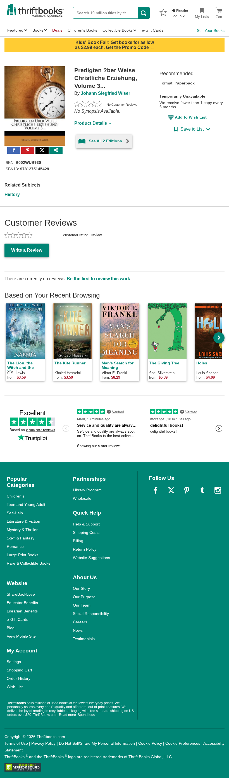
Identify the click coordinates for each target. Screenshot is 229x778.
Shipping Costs (86, 532)
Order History (18, 678)
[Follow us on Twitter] (171, 490)
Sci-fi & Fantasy (20, 538)
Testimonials (84, 638)
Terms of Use (16, 743)
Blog (11, 628)
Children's (15, 496)
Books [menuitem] (37, 30)
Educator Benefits (22, 602)
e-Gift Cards (17, 619)
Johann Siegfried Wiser (105, 93)
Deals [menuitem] (57, 30)
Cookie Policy (150, 743)
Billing (78, 541)
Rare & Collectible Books (28, 563)
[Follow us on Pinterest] (187, 490)
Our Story (81, 588)
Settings (14, 661)
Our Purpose (84, 597)
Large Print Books (22, 555)
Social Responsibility (91, 613)
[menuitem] (179, 11)
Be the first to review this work (98, 278)
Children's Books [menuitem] (82, 30)
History (12, 194)
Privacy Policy (43, 743)
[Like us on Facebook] (155, 490)
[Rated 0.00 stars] (88, 104)
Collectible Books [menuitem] (117, 30)
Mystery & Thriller (22, 529)
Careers (80, 622)
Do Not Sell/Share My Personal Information (97, 743)
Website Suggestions (91, 557)
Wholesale (82, 498)
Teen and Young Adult (26, 504)
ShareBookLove (21, 594)
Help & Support (86, 524)
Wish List (15, 687)
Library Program (87, 490)
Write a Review (26, 250)
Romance (15, 546)
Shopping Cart (19, 670)
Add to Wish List (191, 117)
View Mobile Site (21, 636)
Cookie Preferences (182, 743)
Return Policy (84, 549)
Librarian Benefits (22, 611)
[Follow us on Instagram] (218, 490)
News (78, 630)
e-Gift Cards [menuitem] (152, 30)
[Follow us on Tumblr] (202, 490)
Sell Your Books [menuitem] (211, 30)
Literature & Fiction (23, 521)
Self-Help (15, 513)
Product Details (90, 123)
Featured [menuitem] (15, 30)
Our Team (81, 605)
